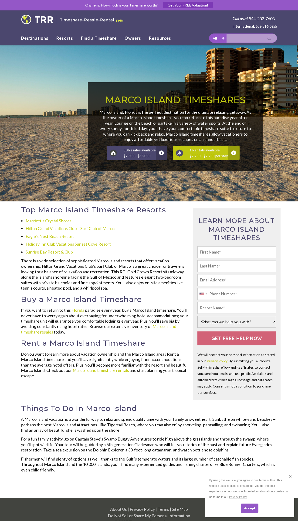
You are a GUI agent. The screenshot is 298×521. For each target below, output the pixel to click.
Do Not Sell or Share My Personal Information (149, 515)
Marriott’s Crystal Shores (48, 220)
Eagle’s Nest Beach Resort (50, 236)
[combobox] (203, 294)
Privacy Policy (217, 361)
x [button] (290, 476)
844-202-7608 (262, 18)
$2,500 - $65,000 (139, 153)
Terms (163, 509)
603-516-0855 (266, 26)
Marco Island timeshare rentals (101, 370)
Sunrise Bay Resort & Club (49, 251)
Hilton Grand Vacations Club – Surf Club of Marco (70, 228)
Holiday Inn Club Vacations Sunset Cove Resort (68, 244)
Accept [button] (249, 508)
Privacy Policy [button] (238, 497)
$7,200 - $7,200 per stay (209, 153)
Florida (77, 310)
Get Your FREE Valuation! (188, 5)
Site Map (180, 509)
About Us (118, 509)
